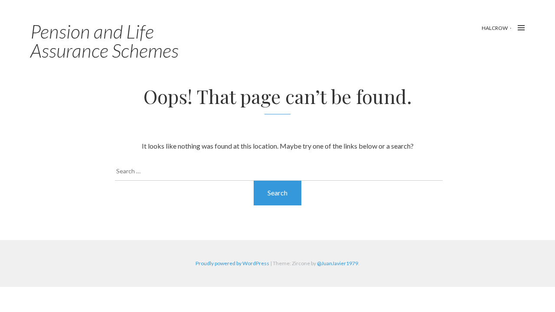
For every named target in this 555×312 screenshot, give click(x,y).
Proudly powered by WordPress (232, 263)
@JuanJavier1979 (337, 263)
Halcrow (495, 28)
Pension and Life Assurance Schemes (104, 41)
